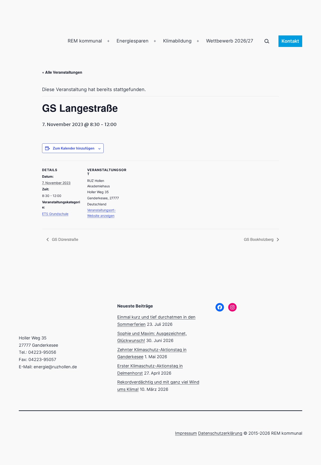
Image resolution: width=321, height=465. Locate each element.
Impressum (186, 433)
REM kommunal (85, 41)
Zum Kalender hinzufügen (73, 148)
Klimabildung (177, 41)
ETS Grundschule (55, 214)
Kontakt (290, 41)
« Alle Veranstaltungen (62, 72)
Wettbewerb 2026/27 (229, 41)
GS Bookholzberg (259, 239)
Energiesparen (133, 41)
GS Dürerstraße (64, 239)
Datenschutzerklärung (220, 433)
